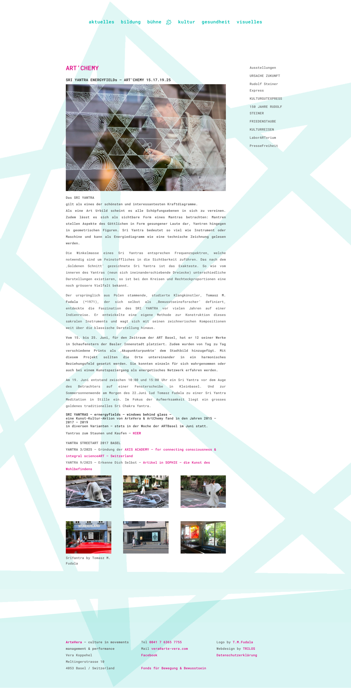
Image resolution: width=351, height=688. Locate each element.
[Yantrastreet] (203, 492)
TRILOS (249, 648)
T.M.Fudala (243, 642)
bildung (131, 22)
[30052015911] (146, 538)
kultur (186, 22)
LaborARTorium (263, 137)
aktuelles (101, 22)
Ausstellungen (263, 67)
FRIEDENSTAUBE (263, 121)
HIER (137, 433)
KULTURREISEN (262, 129)
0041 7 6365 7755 (165, 642)
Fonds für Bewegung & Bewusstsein (173, 668)
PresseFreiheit (264, 145)
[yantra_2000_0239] (88, 538)
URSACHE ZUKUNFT (265, 75)
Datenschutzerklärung (237, 655)
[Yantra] (88, 492)
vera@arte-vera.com (169, 648)
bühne (154, 22)
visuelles (249, 22)
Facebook (149, 655)
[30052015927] (203, 538)
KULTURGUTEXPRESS (266, 98)
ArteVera (74, 642)
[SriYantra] (146, 492)
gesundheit (216, 22)
